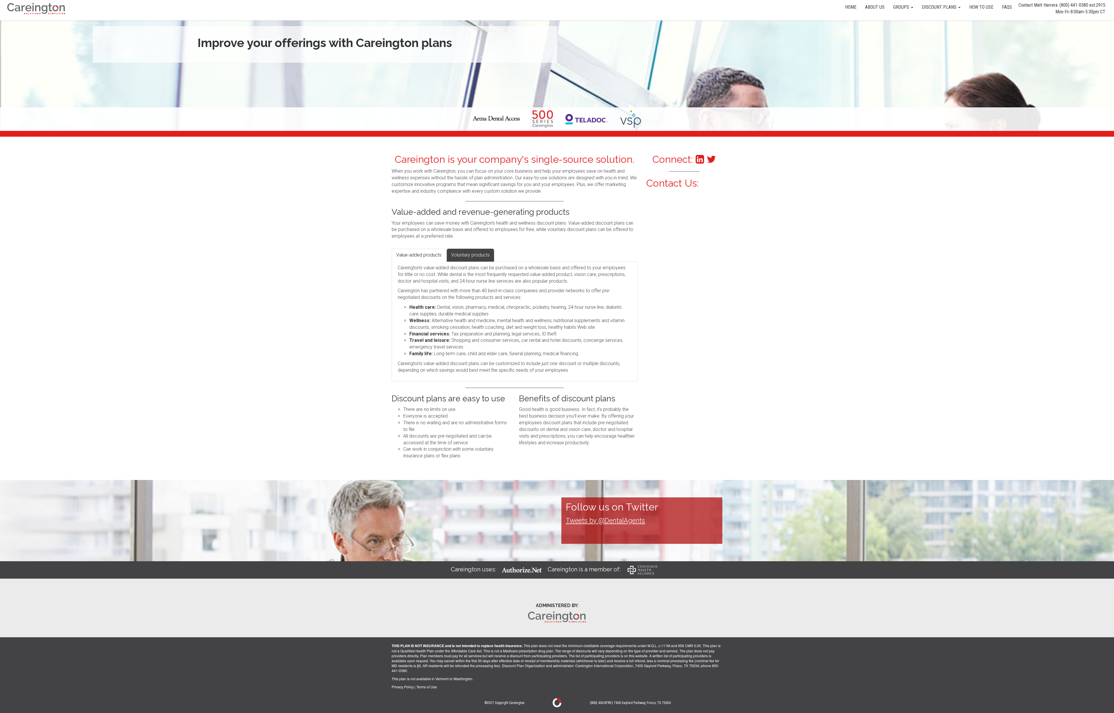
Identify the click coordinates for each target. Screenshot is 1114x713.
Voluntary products (470, 255)
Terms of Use (426, 686)
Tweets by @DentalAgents (605, 521)
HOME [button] (850, 7)
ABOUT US (875, 7)
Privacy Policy (403, 686)
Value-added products (419, 255)
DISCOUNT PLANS (940, 7)
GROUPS (901, 7)
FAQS (1007, 7)
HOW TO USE (981, 7)
